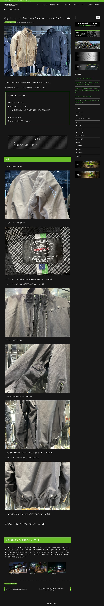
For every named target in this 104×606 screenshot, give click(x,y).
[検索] (99, 1)
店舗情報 (79, 146)
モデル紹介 (80, 139)
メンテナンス (80, 135)
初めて (79, 142)
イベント (79, 122)
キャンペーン (80, 129)
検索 (98, 17)
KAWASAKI (80, 112)
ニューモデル (80, 132)
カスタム (79, 125)
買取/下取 (79, 152)
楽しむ (79, 149)
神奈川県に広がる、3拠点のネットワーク (25, 145)
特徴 (14, 142)
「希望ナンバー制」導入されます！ (84, 78)
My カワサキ (80, 115)
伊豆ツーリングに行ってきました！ (84, 96)
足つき (79, 156)
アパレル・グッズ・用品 (11, 22)
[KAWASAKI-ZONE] (11, 4)
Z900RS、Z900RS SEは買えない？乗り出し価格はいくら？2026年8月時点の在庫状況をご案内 (87, 90)
